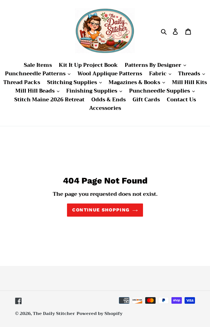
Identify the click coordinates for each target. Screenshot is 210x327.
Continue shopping (100, 210)
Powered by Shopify (99, 313)
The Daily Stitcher (54, 313)
